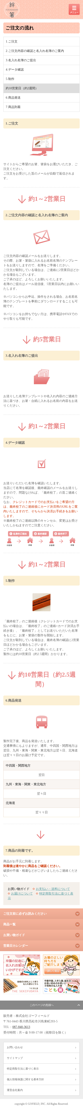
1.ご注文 (11, 41)
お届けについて (22, 893)
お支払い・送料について (53, 889)
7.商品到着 (13, 107)
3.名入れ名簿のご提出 (21, 60)
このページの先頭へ (42, 1005)
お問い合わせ (15, 1047)
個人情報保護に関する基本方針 (25, 1079)
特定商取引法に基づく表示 (23, 1068)
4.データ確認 (15, 69)
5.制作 (10, 79)
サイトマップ (15, 1058)
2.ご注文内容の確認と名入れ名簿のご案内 (35, 51)
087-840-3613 (21, 1027)
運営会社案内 (15, 1090)
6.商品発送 (13, 97)
